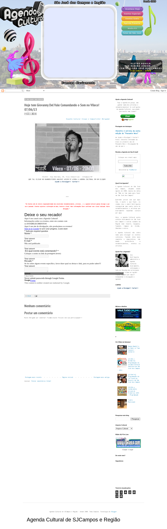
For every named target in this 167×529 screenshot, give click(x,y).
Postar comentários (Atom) (41, 381)
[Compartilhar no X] (30, 113)
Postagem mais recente (33, 377)
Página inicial (67, 377)
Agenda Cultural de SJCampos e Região (73, 519)
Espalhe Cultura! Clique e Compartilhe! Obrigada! (88, 119)
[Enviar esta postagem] (35, 296)
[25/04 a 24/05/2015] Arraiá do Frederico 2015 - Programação (133, 391)
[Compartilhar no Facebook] (33, 113)
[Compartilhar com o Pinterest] (35, 113)
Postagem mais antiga (101, 377)
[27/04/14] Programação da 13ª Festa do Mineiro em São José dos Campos (134, 378)
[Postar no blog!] (28, 113)
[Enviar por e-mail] (25, 113)
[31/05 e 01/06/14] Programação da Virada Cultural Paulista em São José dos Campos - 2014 (128, 364)
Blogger (114, 511)
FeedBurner (133, 170)
